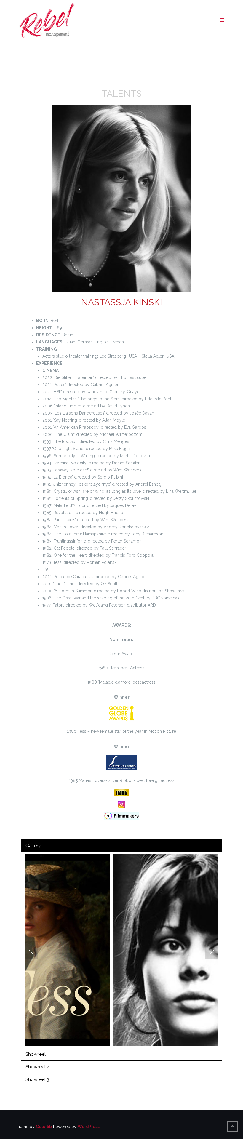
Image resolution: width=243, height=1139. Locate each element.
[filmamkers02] (121, 816)
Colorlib (44, 1126)
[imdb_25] (121, 792)
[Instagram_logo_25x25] (121, 804)
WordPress (89, 1126)
